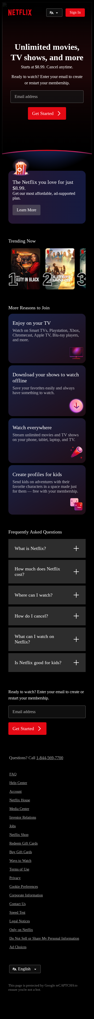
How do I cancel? (31, 616)
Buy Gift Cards (20, 852)
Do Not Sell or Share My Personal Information (44, 938)
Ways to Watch (20, 861)
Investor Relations (22, 817)
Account (15, 792)
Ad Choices (17, 947)
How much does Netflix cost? (37, 571)
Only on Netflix (21, 930)
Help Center (18, 783)
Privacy (15, 878)
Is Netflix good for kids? (38, 662)
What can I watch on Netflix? (34, 639)
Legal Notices (19, 921)
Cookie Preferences (23, 887)
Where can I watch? (33, 595)
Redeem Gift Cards (23, 843)
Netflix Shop (18, 835)
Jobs (12, 826)
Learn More (26, 210)
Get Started (43, 113)
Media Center (19, 809)
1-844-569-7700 (49, 758)
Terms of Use (19, 869)
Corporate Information (26, 895)
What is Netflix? (30, 548)
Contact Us (17, 904)
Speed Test (17, 913)
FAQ (12, 774)
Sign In (75, 12)
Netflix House (19, 800)
